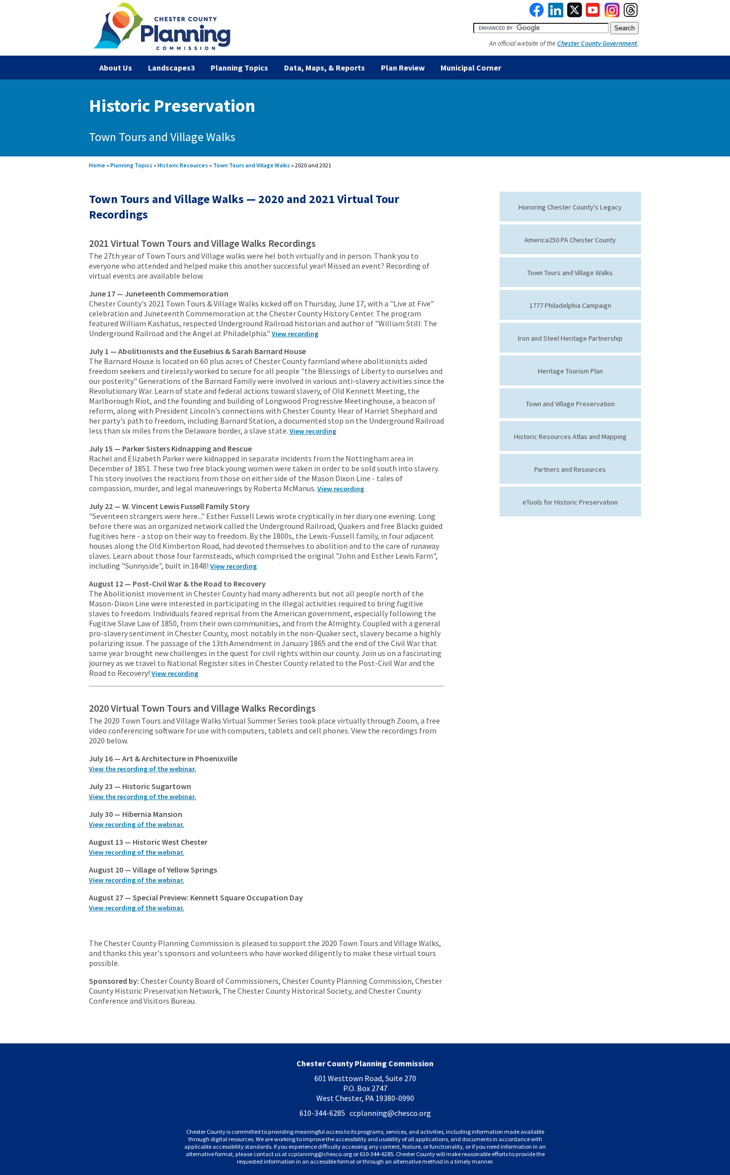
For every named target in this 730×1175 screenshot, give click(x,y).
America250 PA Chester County (570, 239)
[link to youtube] (593, 14)
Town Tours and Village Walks (251, 165)
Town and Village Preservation (570, 403)
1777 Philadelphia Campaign (570, 305)
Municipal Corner (470, 68)
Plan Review (403, 68)
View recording (295, 333)
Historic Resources (182, 165)
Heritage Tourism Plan (570, 371)
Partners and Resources (570, 469)
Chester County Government (597, 43)
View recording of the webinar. (136, 824)
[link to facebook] (537, 14)
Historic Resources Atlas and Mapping (570, 436)
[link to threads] (631, 14)
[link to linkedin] (556, 14)
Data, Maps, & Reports (324, 68)
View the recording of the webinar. (142, 768)
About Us (115, 68)
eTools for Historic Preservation (570, 502)
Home (97, 165)
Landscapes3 (171, 68)
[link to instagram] (612, 14)
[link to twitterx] (574, 14)
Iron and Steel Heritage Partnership (570, 338)
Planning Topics (239, 68)
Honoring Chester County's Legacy (570, 207)
